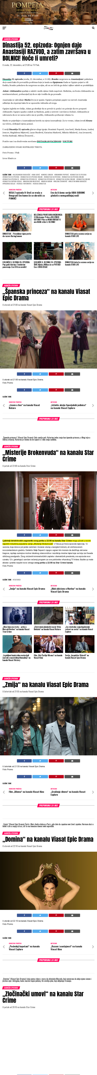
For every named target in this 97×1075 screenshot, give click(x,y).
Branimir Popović (62, 175)
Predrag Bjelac (9, 184)
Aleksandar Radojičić (22, 175)
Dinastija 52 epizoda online (32, 177)
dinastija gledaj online (66, 179)
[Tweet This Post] (40, 73)
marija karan (47, 181)
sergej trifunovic (24, 184)
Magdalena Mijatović (32, 181)
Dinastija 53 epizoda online (73, 177)
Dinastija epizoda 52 (29, 179)
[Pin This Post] (56, 73)
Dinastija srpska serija (13, 181)
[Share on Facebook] (24, 73)
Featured (17, 580)
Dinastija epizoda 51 (11, 179)
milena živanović (60, 181)
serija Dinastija (40, 184)
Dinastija (7, 79)
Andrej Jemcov (47, 175)
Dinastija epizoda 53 (47, 179)
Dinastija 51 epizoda (78, 175)
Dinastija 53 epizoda (52, 177)
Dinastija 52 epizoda (11, 177)
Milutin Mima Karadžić (78, 181)
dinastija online (83, 179)
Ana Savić (36, 175)
